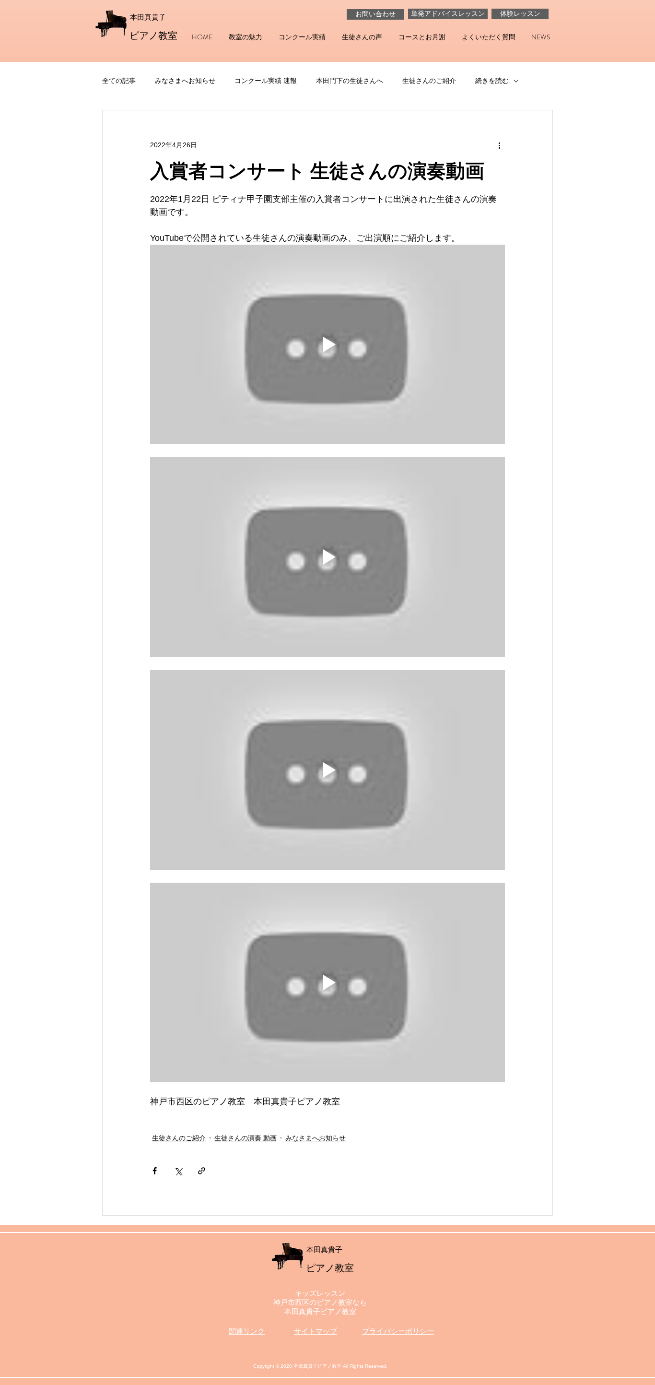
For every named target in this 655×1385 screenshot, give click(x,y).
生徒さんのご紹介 (429, 80)
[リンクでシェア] (201, 1170)
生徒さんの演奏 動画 (245, 1138)
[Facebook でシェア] (154, 1170)
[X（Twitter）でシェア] (178, 1170)
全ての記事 (119, 80)
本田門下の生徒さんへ (349, 80)
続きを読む (492, 80)
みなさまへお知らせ (185, 80)
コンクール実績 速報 (265, 80)
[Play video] (327, 344)
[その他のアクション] (499, 145)
